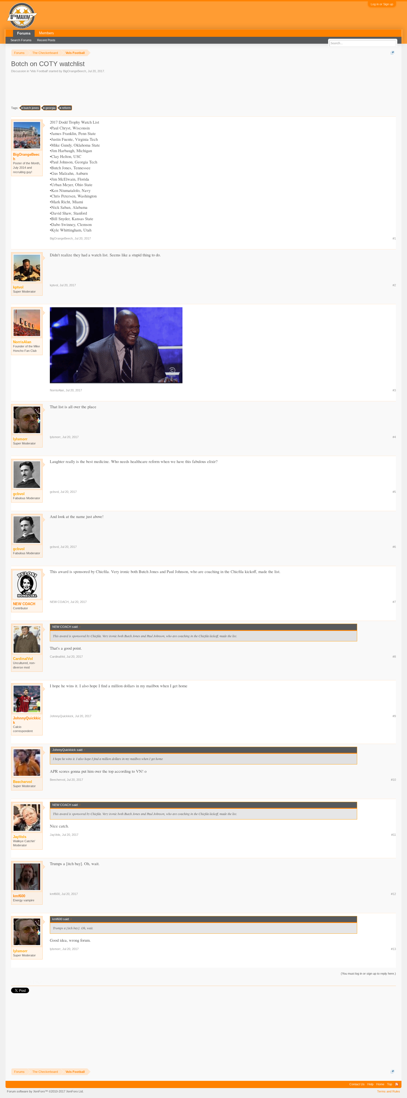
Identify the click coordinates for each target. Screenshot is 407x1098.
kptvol (54, 285)
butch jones (31, 108)
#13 (393, 949)
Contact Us (357, 1084)
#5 (394, 491)
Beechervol (57, 779)
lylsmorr (55, 437)
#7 (394, 601)
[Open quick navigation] (392, 52)
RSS (397, 1084)
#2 (394, 285)
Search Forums (21, 40)
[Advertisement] (112, 88)
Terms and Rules (388, 1091)
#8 (394, 656)
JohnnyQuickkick (27, 720)
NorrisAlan (57, 390)
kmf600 (19, 896)
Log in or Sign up (382, 4)
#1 (394, 238)
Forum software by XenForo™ (45, 1091)
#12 (393, 894)
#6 (394, 546)
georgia (50, 108)
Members (46, 33)
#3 (394, 390)
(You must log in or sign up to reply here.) (368, 973)
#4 (394, 437)
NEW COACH (24, 604)
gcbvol (54, 491)
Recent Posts (46, 40)
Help (370, 1084)
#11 (393, 834)
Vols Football (38, 71)
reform (66, 108)
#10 (393, 779)
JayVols (55, 834)
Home (380, 1084)
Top (389, 1084)
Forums (23, 33)
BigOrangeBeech (74, 71)
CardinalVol (57, 656)
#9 (394, 716)
